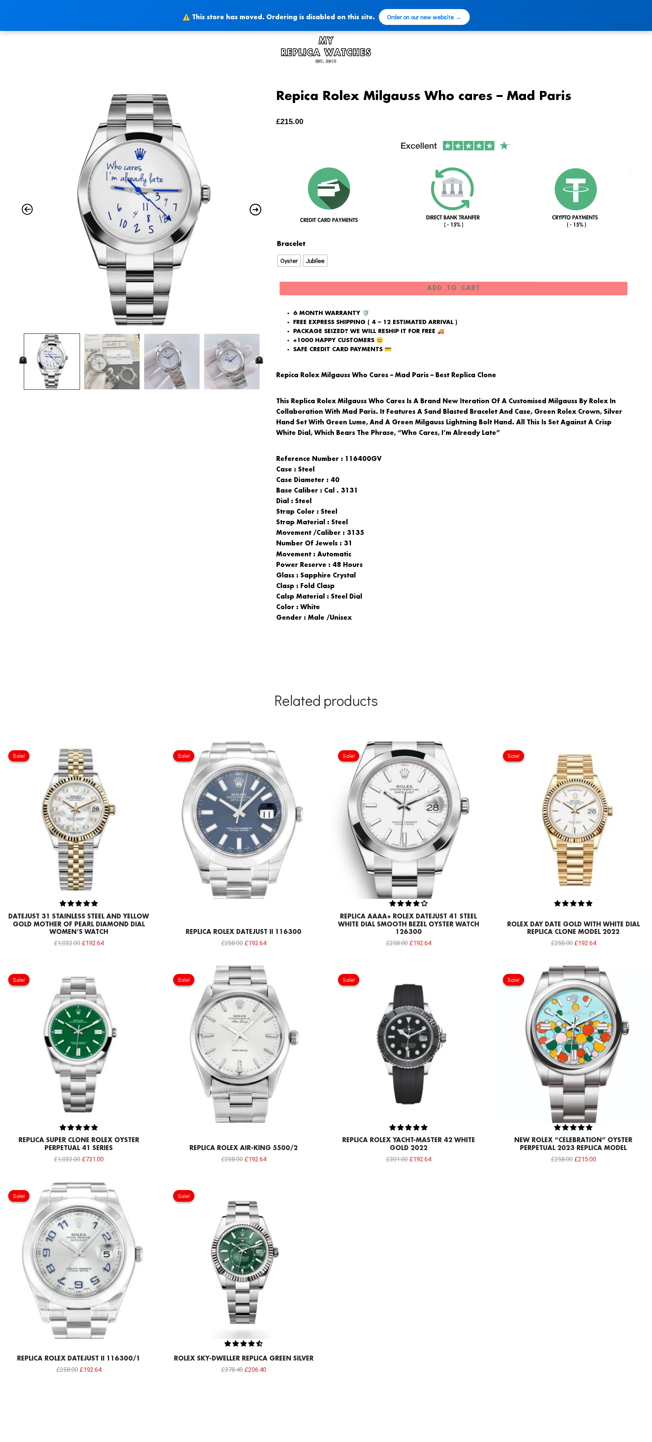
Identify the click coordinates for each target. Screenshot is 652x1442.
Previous (23, 359)
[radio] (289, 260)
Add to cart (453, 288)
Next (259, 359)
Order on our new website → (424, 17)
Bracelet (291, 244)
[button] (79, 903)
